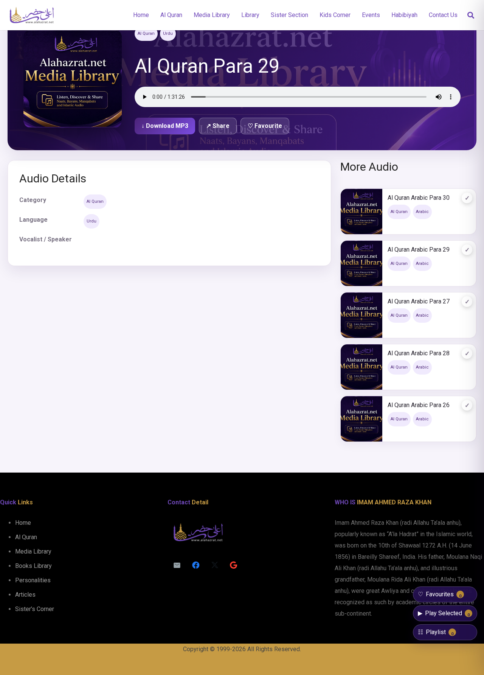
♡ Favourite (265, 125)
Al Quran (146, 33)
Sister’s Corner (34, 609)
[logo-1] (31, 15)
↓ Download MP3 (164, 125)
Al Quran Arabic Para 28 (419, 353)
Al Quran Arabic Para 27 (419, 301)
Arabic (422, 211)
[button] (470, 15)
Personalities (33, 580)
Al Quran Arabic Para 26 (419, 405)
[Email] (177, 565)
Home (23, 522)
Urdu (168, 33)
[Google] (233, 565)
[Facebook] (195, 565)
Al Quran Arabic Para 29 (419, 249)
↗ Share (218, 125)
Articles (25, 594)
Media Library (33, 551)
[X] (214, 565)
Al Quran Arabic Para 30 (419, 197)
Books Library (33, 565)
